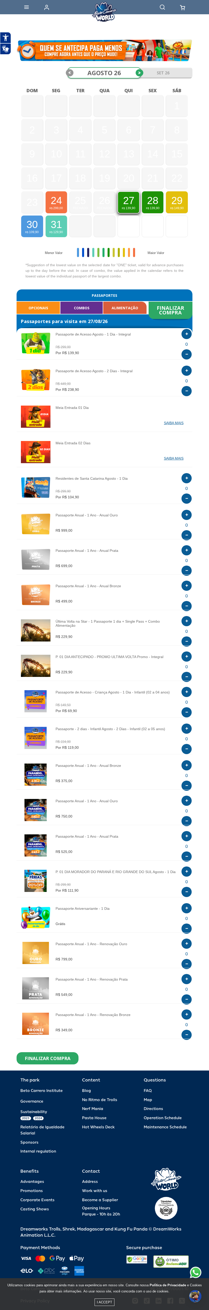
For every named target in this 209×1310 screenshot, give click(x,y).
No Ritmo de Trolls (99, 1100)
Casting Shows (34, 1209)
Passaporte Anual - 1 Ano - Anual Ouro (87, 515)
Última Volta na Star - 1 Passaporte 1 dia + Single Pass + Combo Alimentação (108, 623)
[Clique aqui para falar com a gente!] (195, 1272)
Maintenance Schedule (165, 1127)
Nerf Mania (92, 1108)
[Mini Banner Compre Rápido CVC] (104, 50)
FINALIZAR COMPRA (171, 310)
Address (90, 1181)
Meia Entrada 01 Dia (72, 408)
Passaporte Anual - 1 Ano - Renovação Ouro (91, 944)
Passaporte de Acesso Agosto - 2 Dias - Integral (94, 371)
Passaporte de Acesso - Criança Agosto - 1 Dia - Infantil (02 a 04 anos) (113, 692)
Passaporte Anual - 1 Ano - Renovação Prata (92, 979)
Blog (86, 1090)
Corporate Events (37, 1200)
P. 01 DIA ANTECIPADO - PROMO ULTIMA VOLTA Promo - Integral (109, 657)
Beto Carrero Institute (41, 1090)
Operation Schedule (163, 1118)
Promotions (31, 1190)
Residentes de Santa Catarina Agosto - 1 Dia (92, 478)
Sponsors (29, 1142)
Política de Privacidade (168, 1285)
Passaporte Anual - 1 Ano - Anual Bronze (88, 586)
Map (148, 1100)
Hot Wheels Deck (98, 1127)
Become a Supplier (100, 1200)
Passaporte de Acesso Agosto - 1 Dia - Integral (93, 334)
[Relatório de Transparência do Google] (136, 1261)
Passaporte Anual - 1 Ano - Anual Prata (87, 551)
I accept (104, 1302)
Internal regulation (38, 1151)
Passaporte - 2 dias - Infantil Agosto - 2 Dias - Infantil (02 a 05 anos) (110, 729)
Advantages (32, 1181)
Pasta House (94, 1118)
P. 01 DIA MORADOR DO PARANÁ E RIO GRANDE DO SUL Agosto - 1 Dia (116, 872)
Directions (153, 1108)
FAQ (148, 1090)
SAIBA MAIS (174, 423)
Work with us (94, 1190)
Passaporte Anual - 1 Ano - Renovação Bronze (93, 1015)
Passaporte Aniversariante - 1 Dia (83, 908)
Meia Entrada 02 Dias (73, 443)
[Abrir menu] (26, 7)
